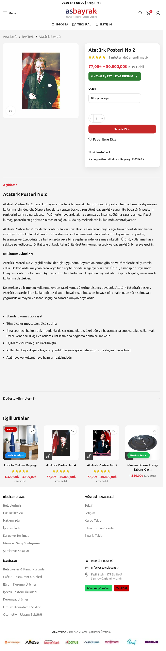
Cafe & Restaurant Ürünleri (22, 577)
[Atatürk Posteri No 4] (61, 442)
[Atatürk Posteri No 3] (102, 442)
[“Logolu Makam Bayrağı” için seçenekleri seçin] (7, 456)
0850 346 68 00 (73, 2)
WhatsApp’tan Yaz (98, 588)
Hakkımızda (11, 520)
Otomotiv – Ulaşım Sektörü (22, 614)
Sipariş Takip (93, 535)
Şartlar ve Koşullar (16, 550)
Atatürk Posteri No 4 (61, 465)
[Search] (140, 13)
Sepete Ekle (122, 129)
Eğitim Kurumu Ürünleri (20, 584)
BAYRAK (28, 36)
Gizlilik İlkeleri (13, 513)
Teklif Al (121, 588)
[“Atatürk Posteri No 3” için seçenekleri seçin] (89, 456)
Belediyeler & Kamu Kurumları (25, 569)
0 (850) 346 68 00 (102, 561)
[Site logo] (81, 12)
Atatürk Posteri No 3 (102, 465)
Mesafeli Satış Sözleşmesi (21, 543)
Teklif (89, 505)
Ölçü (91, 88)
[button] (129, 456)
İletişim (90, 513)
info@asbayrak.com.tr (105, 567)
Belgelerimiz (12, 505)
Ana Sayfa (10, 36)
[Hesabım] (158, 13)
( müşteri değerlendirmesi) (127, 57)
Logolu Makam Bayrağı (20, 465)
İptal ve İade (11, 528)
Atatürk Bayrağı (50, 36)
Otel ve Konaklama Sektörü (22, 607)
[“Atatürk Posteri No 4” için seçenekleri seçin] (48, 456)
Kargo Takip (93, 520)
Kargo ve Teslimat (16, 535)
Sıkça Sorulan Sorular (100, 528)
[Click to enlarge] (10, 110)
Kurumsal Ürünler (15, 599)
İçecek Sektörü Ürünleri (20, 592)
